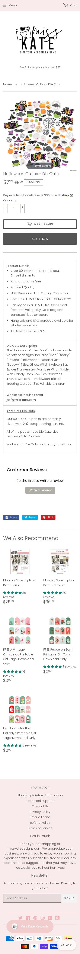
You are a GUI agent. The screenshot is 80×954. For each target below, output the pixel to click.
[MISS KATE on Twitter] (20, 918)
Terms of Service (40, 828)
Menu (13, 5)
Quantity (9, 200)
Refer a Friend (40, 817)
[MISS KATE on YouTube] (50, 918)
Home (7, 84)
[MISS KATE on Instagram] (43, 918)
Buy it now (40, 239)
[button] (12, 593)
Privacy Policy (40, 812)
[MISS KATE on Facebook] (28, 918)
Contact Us (40, 806)
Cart (73, 5)
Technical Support (40, 801)
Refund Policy (40, 823)
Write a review (40, 490)
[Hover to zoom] (40, 134)
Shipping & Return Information (40, 795)
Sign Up (69, 898)
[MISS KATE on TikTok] (57, 919)
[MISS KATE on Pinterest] (35, 918)
